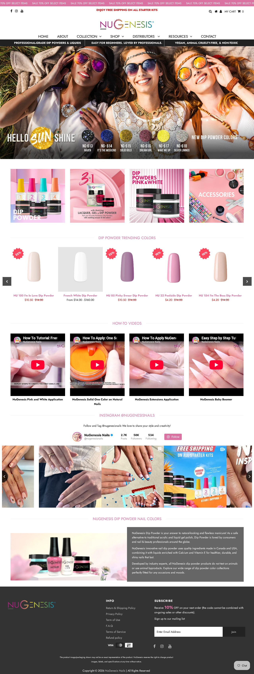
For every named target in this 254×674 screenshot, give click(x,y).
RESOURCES (178, 36)
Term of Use (113, 620)
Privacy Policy (114, 614)
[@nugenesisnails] (77, 437)
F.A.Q (109, 626)
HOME (43, 36)
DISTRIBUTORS (144, 36)
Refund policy (114, 638)
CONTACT (208, 36)
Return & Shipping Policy (120, 608)
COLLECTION (87, 36)
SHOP (115, 36)
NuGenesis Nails (115, 671)
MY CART (234, 11)
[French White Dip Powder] (80, 269)
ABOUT (62, 36)
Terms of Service (116, 632)
